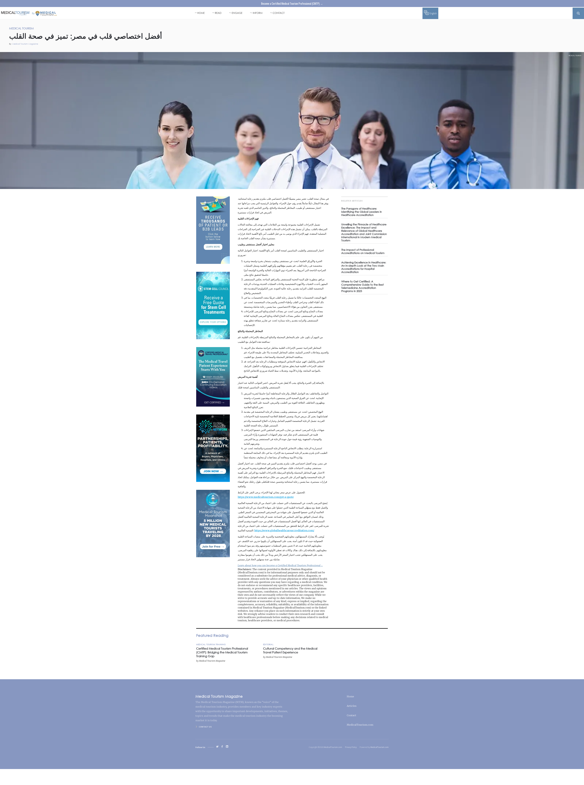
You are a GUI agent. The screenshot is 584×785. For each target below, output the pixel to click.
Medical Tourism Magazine (25, 44)
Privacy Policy (351, 747)
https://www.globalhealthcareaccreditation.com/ (284, 530)
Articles (351, 705)
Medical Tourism (575, 55)
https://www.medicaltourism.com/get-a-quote (266, 496)
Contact (351, 715)
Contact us (205, 727)
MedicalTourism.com (360, 724)
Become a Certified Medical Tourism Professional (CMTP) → (292, 3)
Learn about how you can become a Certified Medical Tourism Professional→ (280, 565)
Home (350, 696)
